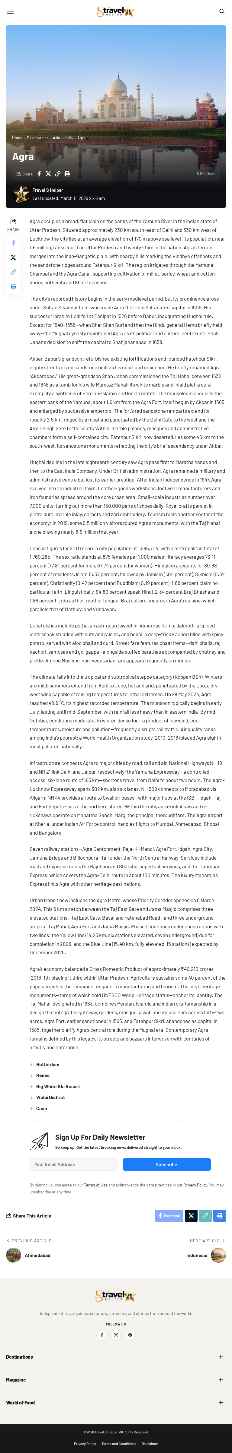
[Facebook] (102, 1335)
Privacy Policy (195, 1184)
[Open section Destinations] (221, 1357)
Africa (11, 1369)
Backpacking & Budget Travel (145, 1392)
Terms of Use (96, 1184)
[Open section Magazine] (221, 1380)
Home (17, 137)
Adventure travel (21, 1392)
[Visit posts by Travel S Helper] (21, 194)
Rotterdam (47, 1064)
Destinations (37, 137)
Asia (56, 137)
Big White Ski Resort (58, 1086)
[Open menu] (10, 11)
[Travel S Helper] (116, 11)
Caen (41, 1108)
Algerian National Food (26, 1415)
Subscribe (166, 1164)
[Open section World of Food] (221, 1403)
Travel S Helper (48, 190)
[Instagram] (116, 1335)
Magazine (16, 1379)
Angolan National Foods (141, 1415)
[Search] (222, 11)
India (69, 137)
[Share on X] (48, 173)
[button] (57, 173)
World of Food (20, 1402)
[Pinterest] (130, 1335)
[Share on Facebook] (39, 173)
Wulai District (50, 1097)
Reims (43, 1075)
